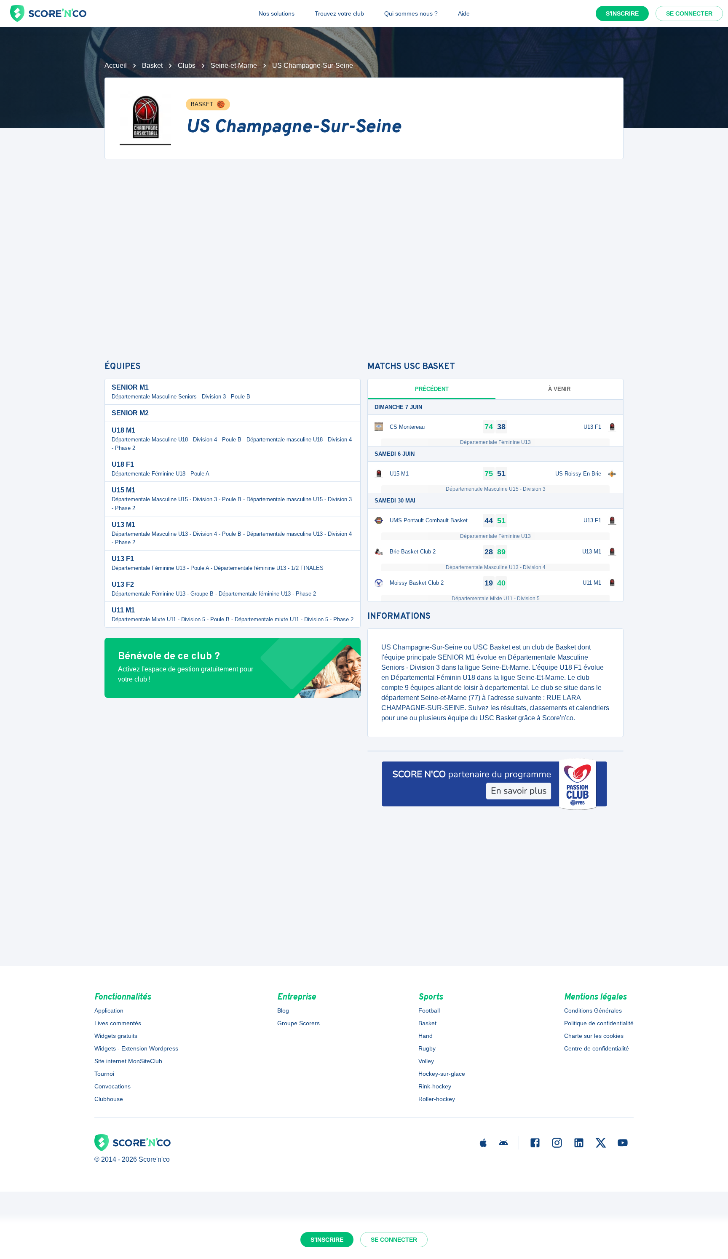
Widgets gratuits (115, 1035)
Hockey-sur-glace (441, 1073)
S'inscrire (622, 13)
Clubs (186, 65)
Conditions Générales (593, 1010)
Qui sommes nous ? (411, 13)
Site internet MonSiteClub (128, 1061)
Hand (425, 1035)
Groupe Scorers (298, 1023)
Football (429, 1010)
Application (108, 1010)
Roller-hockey (436, 1099)
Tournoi (104, 1073)
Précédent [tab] (432, 389)
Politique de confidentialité (599, 1023)
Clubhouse (108, 1099)
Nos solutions (276, 13)
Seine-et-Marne (234, 65)
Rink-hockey (434, 1086)
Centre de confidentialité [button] (596, 1048)
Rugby (427, 1048)
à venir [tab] (559, 389)
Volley (426, 1061)
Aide (464, 13)
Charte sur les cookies (594, 1035)
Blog (283, 1010)
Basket (152, 65)
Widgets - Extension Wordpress (136, 1048)
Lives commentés (117, 1023)
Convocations (112, 1086)
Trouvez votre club (339, 13)
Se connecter (689, 13)
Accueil (115, 65)
